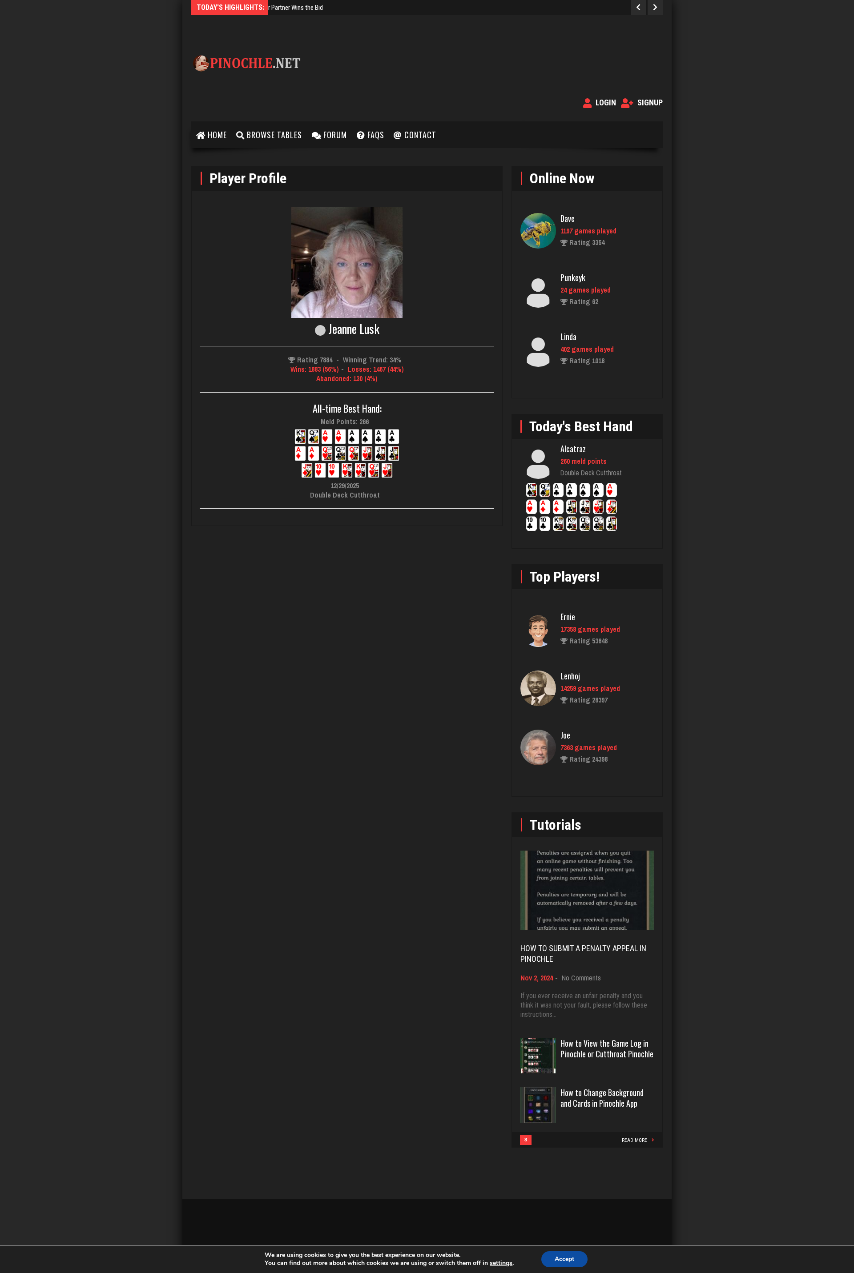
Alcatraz (573, 448)
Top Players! (565, 576)
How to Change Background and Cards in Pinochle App (602, 1098)
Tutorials (555, 824)
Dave (567, 218)
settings (501, 1263)
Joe (565, 735)
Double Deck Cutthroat (591, 473)
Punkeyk (572, 277)
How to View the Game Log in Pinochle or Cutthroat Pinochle (606, 1048)
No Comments (581, 978)
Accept (564, 1259)
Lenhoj (570, 676)
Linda (568, 336)
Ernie (567, 616)
